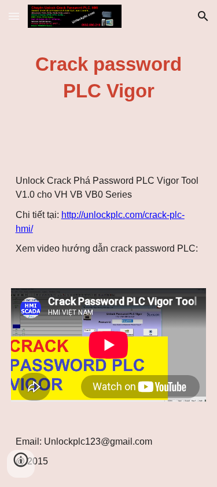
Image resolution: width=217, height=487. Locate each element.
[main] (109, 77)
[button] (14, 16)
